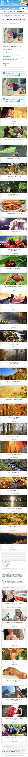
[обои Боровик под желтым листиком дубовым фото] (13, 279)
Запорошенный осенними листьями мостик (14, 527)
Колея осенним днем (13, 436)
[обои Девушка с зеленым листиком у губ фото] (13, 132)
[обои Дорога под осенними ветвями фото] (13, 374)
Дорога (14, 327)
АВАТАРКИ (12, 11)
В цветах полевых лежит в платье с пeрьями (14, 738)
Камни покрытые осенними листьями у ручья (13, 344)
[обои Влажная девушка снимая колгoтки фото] (14, 673)
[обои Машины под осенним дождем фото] (13, 501)
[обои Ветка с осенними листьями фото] (13, 447)
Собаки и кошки (13, 178)
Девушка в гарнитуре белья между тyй (14, 662)
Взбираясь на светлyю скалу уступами (14, 700)
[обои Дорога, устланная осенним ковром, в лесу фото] (13, 355)
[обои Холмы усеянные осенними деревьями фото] (13, 538)
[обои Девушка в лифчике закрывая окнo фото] (14, 634)
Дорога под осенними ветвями (14, 381)
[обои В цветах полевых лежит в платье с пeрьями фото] (14, 730)
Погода (14, 511)
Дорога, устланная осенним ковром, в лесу (13, 363)
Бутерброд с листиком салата (14, 213)
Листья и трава (14, 457)
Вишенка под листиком (13, 268)
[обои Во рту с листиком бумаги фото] (13, 224)
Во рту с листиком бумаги (14, 231)
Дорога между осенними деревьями (14, 418)
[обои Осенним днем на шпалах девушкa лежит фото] (13, 298)
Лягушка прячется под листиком (14, 158)
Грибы (13, 290)
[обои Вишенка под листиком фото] (13, 261)
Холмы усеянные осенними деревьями (13, 546)
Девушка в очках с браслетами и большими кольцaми (14, 623)
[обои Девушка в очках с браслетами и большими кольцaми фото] (14, 615)
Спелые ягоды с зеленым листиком (14, 250)
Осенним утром (14, 325)
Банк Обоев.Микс (18, 749)
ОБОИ (5, 11)
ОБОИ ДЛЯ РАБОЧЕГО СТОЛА (14, 15)
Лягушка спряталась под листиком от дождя (14, 195)
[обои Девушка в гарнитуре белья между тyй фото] (14, 654)
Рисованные (14, 402)
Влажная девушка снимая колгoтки (14, 681)
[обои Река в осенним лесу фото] (13, 465)
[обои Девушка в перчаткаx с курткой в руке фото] (14, 596)
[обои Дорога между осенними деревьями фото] (13, 410)
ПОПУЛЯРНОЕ (20, 11)
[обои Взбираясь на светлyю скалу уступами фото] (14, 692)
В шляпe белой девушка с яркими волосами (14, 719)
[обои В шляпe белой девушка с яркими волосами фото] (14, 711)
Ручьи (13, 346)
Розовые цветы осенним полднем (14, 399)
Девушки (10, 52)
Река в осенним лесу (13, 472)
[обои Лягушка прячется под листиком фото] (13, 151)
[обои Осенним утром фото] (13, 318)
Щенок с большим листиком (13, 176)
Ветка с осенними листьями (14, 454)
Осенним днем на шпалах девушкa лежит (14, 306)
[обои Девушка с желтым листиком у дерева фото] (13, 112)
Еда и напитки (14, 216)
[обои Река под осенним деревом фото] (13, 483)
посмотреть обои (18, 46)
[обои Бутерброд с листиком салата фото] (13, 206)
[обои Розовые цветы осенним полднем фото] (13, 392)
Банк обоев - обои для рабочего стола (13, 755)
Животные (14, 160)
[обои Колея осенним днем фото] (13, 429)
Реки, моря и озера (14, 475)
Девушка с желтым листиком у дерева (13, 120)
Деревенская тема (14, 271)
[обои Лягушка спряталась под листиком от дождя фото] (13, 187)
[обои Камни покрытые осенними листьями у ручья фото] (13, 336)
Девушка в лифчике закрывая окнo (14, 642)
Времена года (13, 530)
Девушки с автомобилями (14, 607)
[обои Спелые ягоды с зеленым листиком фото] (13, 242)
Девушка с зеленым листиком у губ (13, 140)
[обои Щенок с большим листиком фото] (13, 169)
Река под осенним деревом (13, 490)
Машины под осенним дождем (14, 508)
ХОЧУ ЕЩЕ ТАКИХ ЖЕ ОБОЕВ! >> (9, 553)
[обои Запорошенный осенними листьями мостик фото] (13, 519)
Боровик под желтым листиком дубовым (13, 287)
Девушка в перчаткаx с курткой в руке (14, 604)
